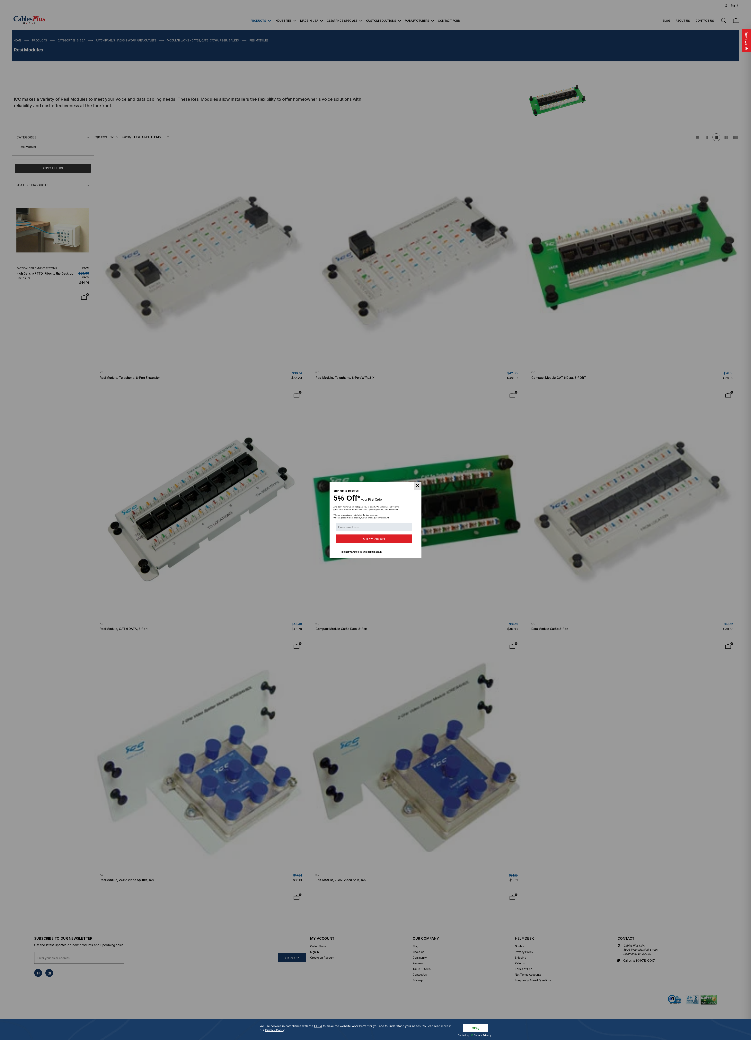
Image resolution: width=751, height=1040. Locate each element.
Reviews (746, 38)
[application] (375, 1029)
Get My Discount (374, 538)
